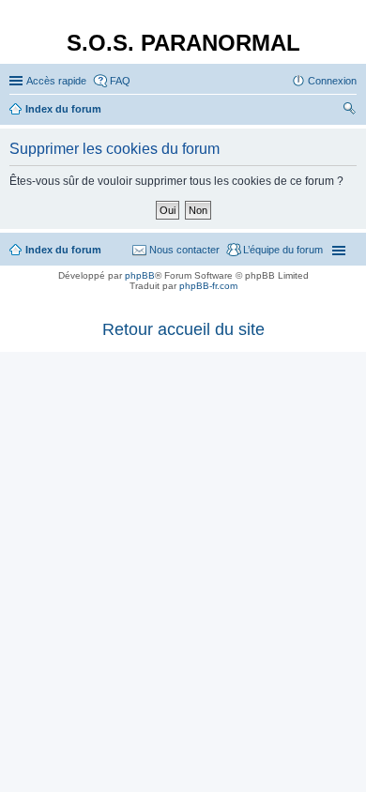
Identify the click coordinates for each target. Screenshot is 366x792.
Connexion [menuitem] (332, 80)
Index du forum (63, 249)
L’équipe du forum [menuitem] (283, 249)
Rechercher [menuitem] (349, 110)
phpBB (140, 275)
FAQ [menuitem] (120, 80)
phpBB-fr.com (208, 286)
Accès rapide (56, 80)
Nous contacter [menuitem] (184, 249)
